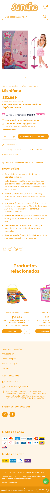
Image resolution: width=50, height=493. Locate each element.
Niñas (23, 86)
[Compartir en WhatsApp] (4, 249)
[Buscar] (45, 17)
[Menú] (5, 7)
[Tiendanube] (10, 483)
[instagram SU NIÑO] (5, 414)
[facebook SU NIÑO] (12, 414)
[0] (45, 8)
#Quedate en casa (10, 354)
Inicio (4, 86)
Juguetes (13, 86)
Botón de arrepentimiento (19, 479)
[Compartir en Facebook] (10, 250)
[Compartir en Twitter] (16, 250)
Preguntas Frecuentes (12, 349)
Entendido (43, 490)
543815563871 (12, 382)
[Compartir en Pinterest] (21, 250)
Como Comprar (9, 359)
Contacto (6, 368)
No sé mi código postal (10, 154)
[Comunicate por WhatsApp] (46, 481)
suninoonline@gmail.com (17, 386)
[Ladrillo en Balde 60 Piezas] (27, 331)
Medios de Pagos (10, 363)
